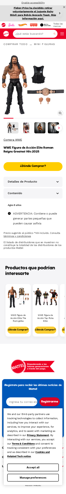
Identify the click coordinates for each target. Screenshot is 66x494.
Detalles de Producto (22, 181)
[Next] (59, 13)
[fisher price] (34, 24)
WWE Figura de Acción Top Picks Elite (45, 318)
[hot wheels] (22, 24)
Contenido (15, 193)
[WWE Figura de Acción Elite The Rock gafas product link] (18, 296)
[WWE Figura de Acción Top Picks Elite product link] (45, 296)
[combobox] (35, 34)
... (31, 44)
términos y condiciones (17, 236)
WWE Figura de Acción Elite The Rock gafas (18, 318)
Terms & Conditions (23, 443)
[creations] (45, 24)
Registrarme (49, 401)
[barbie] (11, 24)
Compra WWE (13, 139)
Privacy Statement (38, 435)
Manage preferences (33, 477)
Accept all (33, 467)
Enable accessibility (33, 2)
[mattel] (3, 24)
